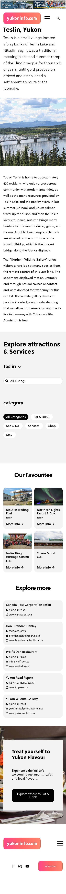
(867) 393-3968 (17, 657)
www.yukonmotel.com (22, 713)
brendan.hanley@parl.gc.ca (24, 635)
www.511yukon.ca (18, 687)
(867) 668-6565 (17, 631)
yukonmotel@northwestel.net (26, 708)
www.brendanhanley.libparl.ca (26, 640)
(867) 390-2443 (17, 704)
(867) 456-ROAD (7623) (22, 683)
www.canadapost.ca (20, 614)
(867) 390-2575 (17, 610)
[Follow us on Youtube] (27, 866)
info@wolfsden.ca (19, 661)
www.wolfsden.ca (19, 666)
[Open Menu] (47, 18)
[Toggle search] (58, 18)
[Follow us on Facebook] (13, 866)
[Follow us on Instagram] (20, 866)
